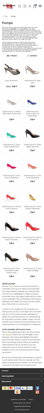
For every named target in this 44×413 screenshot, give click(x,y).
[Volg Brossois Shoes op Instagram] (37, 392)
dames (9, 334)
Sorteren (33, 56)
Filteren (13, 56)
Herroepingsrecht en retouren (22, 403)
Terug (6, 16)
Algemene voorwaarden (18, 399)
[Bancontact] (23, 388)
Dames (13, 16)
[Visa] (17, 388)
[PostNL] (17, 392)
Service (24, 6)
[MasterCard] (11, 388)
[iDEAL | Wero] (5, 388)
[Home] (9, 6)
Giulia (11, 286)
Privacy (31, 399)
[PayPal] (30, 388)
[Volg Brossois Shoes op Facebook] (37, 388)
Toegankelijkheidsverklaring (22, 406)
